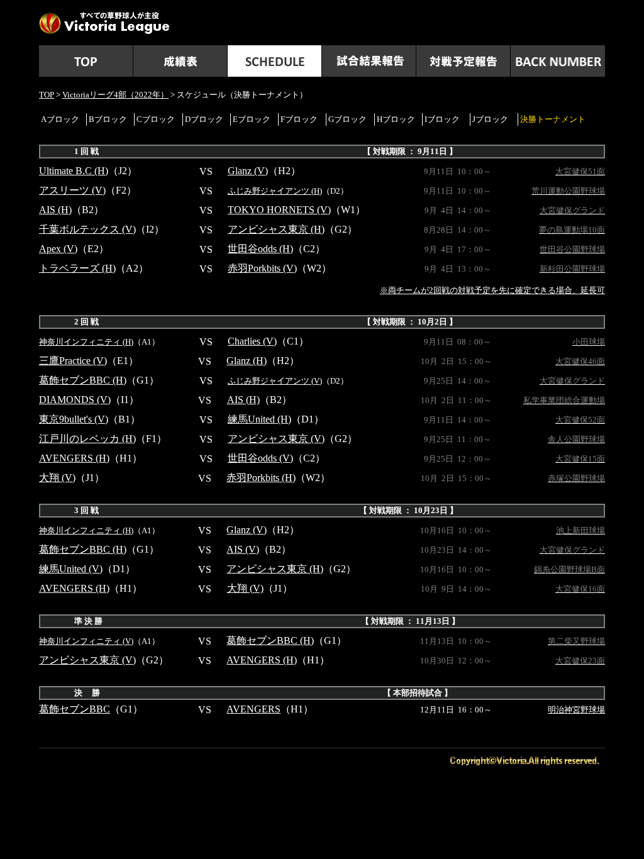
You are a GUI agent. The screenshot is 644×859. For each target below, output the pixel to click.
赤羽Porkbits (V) (262, 268)
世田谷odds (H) (260, 248)
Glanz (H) (246, 360)
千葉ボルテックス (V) (87, 229)
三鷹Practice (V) (73, 360)
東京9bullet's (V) (73, 419)
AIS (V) (242, 549)
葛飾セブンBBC (74, 709)
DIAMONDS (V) (75, 399)
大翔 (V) (57, 477)
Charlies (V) (252, 341)
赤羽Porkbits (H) (261, 477)
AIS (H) (55, 209)
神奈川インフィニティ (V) (86, 641)
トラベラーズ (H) (77, 268)
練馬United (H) (259, 419)
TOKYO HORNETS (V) (279, 209)
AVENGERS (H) (74, 458)
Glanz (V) (248, 170)
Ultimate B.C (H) (73, 170)
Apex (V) (58, 248)
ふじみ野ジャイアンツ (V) (275, 380)
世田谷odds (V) (260, 458)
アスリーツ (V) (72, 190)
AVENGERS (253, 709)
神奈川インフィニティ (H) (86, 341)
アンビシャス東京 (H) (276, 229)
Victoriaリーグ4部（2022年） (115, 94)
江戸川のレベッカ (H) (87, 438)
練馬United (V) (71, 568)
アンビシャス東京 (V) (276, 438)
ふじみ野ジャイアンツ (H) (275, 191)
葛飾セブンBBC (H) (82, 380)
